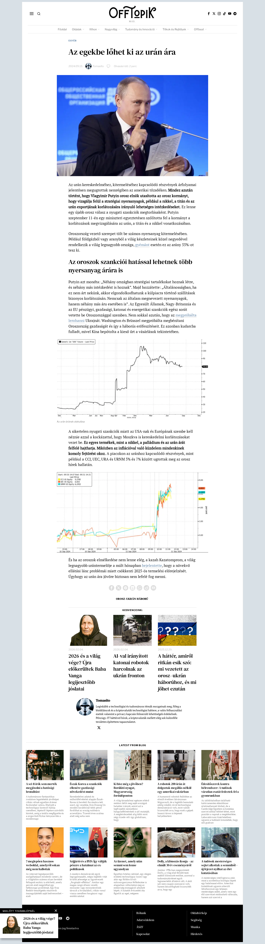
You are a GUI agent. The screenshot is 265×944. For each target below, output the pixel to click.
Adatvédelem (145, 920)
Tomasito (98, 66)
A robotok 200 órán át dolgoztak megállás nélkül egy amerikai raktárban (174, 788)
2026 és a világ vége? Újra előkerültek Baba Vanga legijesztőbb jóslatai (87, 672)
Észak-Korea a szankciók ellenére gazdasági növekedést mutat (86, 788)
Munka (195, 927)
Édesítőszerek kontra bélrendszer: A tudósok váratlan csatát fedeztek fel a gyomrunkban (220, 790)
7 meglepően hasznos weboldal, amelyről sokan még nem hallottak (43, 865)
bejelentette (152, 565)
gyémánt (142, 244)
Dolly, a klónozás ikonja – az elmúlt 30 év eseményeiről (175, 863)
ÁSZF (139, 927)
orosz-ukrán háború (132, 599)
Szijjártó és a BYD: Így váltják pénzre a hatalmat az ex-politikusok (88, 865)
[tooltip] (208, 13)
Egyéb (72, 40)
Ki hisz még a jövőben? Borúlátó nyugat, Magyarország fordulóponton (128, 790)
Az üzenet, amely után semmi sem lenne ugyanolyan (128, 865)
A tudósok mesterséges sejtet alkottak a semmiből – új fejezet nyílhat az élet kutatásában (219, 867)
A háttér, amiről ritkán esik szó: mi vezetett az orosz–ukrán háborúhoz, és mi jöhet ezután (177, 672)
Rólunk (141, 913)
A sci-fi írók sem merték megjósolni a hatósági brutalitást (41, 788)
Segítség (196, 920)
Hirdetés (196, 934)
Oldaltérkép (199, 913)
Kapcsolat (143, 934)
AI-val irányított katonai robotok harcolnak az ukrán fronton (131, 666)
